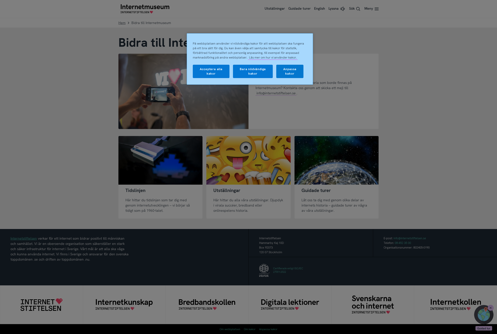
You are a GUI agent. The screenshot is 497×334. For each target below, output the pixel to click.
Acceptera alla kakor (211, 71)
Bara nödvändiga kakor (253, 71)
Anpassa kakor (290, 71)
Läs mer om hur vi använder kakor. (273, 57)
